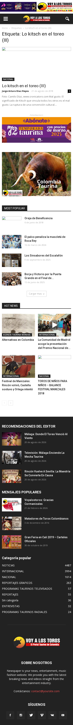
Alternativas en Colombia (18, 339)
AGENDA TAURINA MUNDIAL (17, 334)
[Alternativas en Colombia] (18, 325)
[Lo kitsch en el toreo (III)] (36, 64)
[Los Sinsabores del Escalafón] (11, 260)
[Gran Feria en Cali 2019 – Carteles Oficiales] (11, 542)
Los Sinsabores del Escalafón (44, 255)
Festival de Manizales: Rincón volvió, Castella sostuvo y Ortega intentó (17, 385)
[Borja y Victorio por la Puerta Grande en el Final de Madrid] (11, 279)
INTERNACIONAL (47, 334)
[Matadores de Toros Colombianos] (11, 523)
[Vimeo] (42, 715)
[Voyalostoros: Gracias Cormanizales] (11, 504)
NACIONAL (8, 79)
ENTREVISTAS (11, 606)
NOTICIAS (8, 565)
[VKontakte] (52, 715)
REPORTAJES (10, 594)
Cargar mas (35, 293)
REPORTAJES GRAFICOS (17, 583)
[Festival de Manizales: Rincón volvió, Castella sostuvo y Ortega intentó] (18, 366)
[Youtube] (63, 715)
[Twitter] (31, 715)
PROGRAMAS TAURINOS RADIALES (24, 612)
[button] (67, 19)
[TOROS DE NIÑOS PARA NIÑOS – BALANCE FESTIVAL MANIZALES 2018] (54, 366)
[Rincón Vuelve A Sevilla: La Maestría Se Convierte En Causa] (11, 476)
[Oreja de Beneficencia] (11, 223)
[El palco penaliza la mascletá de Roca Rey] (11, 241)
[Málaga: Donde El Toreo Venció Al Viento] (11, 439)
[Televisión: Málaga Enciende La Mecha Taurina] (11, 457)
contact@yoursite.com (45, 691)
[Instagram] (21, 715)
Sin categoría (10, 600)
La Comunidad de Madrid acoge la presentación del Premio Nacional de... (54, 343)
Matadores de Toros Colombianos (47, 518)
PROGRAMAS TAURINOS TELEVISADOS (27, 588)
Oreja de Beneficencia (39, 218)
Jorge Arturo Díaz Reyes (15, 91)
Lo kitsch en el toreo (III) (24, 85)
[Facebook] (10, 715)
